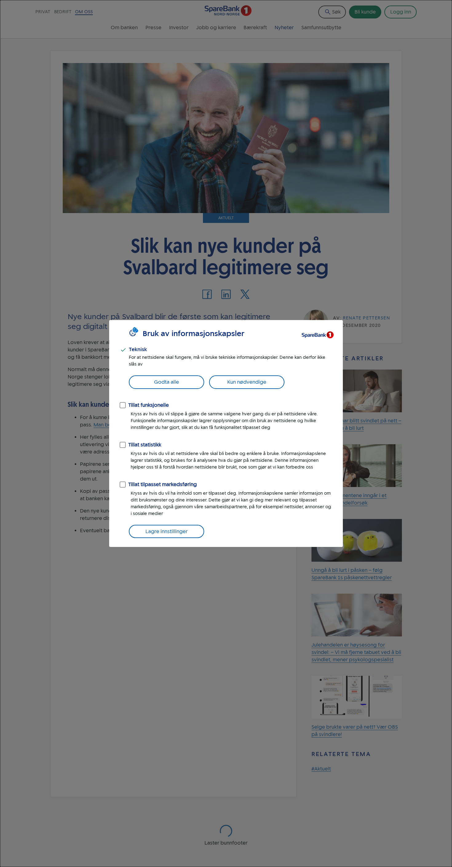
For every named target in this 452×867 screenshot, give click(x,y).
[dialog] (226, 433)
